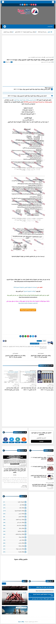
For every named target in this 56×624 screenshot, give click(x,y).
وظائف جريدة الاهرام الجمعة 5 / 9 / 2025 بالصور (15, 592)
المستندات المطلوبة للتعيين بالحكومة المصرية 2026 (25, 287)
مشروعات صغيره (13, 502)
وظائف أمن (13, 505)
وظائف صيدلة (13, 537)
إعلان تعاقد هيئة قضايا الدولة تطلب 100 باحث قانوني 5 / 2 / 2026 (41, 389)
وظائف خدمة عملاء (13, 525)
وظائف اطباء (13, 508)
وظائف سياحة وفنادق (13, 534)
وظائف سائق (13, 528)
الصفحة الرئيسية (48, 57)
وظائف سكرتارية (13, 531)
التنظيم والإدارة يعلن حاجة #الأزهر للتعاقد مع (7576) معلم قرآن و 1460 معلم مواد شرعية (15, 606)
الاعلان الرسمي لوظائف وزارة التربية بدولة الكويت (25, 100)
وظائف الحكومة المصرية (39, 57)
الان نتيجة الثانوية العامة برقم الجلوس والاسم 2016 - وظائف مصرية (38, 476)
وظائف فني (13, 540)
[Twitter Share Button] (33, 336)
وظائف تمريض (13, 516)
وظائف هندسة (13, 552)
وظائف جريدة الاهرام (13, 519)
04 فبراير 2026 (28, 386)
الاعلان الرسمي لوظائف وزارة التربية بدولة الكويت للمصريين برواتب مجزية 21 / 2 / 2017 (32, 89)
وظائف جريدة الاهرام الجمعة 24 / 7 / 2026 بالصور (38, 467)
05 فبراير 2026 (45, 386)
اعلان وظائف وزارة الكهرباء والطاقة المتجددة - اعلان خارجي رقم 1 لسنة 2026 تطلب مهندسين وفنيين (14, 470)
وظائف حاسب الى (13, 522)
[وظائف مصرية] (28, 11)
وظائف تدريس (30, 57)
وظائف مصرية (21, 622)
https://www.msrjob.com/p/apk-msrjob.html (28, 303)
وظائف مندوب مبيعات (13, 549)
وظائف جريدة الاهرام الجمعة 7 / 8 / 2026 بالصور (36, 32)
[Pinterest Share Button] (31, 336)
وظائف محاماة (13, 546)
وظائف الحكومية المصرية (29, 291)
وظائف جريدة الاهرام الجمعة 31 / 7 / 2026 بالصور (12, 32)
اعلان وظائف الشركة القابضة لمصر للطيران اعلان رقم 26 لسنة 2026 (39, 485)
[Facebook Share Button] (36, 336)
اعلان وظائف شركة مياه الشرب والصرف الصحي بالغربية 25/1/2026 (25, 389)
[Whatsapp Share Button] (25, 336)
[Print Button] (20, 336)
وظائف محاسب (13, 543)
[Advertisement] (28, 20)
